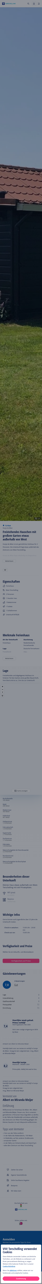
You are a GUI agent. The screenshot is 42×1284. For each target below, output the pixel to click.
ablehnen (13, 1270)
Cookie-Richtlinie (9, 1266)
